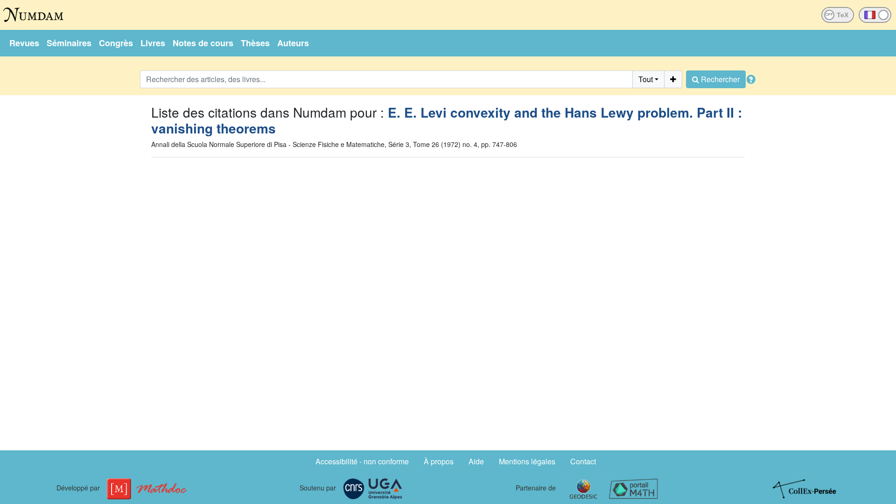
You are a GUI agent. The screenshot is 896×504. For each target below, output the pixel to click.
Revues (24, 43)
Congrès (116, 43)
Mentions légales (527, 461)
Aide (476, 461)
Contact (583, 461)
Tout (645, 79)
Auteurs (293, 43)
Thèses (255, 43)
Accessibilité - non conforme (362, 461)
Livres (152, 43)
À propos (439, 461)
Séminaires (69, 43)
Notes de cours (203, 43)
